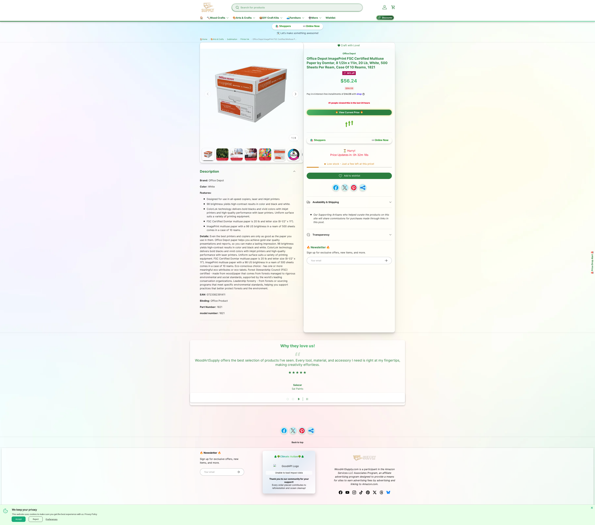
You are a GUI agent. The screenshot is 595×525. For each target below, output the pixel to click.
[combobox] (297, 7)
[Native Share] (362, 187)
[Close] (591, 507)
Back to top (297, 442)
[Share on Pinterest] (353, 187)
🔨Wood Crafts (216, 17)
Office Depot (349, 53)
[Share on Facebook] (335, 187)
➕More (313, 17)
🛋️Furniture (293, 17)
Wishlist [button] (330, 17)
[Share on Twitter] (344, 187)
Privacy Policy (91, 514)
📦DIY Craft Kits (269, 17)
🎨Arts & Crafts (242, 17)
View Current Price (349, 112)
